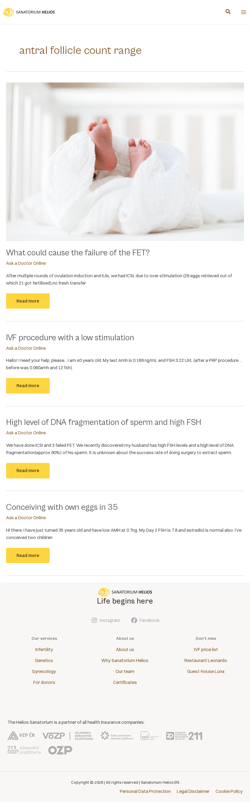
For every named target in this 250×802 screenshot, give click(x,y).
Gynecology (44, 671)
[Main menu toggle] (243, 12)
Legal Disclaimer (193, 791)
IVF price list (206, 649)
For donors (44, 682)
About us (125, 649)
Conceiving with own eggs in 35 (62, 507)
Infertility (44, 649)
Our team (125, 671)
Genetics (44, 660)
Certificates (125, 682)
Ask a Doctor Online (26, 263)
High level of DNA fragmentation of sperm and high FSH (103, 422)
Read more (27, 303)
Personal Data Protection (145, 791)
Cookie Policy (229, 791)
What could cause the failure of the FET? (78, 253)
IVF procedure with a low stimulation (70, 338)
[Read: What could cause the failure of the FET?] (125, 161)
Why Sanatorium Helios (124, 660)
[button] (228, 12)
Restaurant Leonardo (205, 660)
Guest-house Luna (205, 671)
